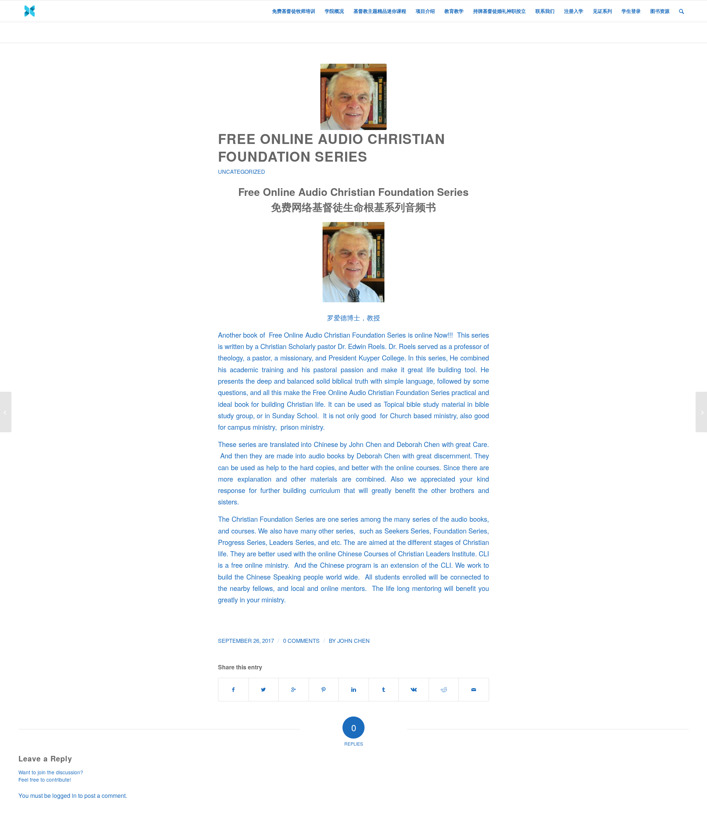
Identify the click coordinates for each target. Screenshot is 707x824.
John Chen (353, 640)
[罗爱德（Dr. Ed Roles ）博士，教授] (353, 97)
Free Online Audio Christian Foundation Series (331, 147)
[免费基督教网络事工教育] (5, 412)
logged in (64, 795)
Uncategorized (241, 171)
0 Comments (301, 640)
